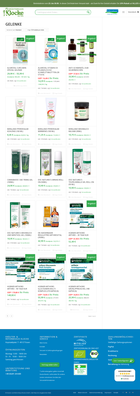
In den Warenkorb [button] (44, 93)
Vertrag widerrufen (50, 365)
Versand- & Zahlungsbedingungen (51, 350)
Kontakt (42, 347)
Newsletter (43, 354)
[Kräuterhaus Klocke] (13, 12)
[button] (125, 375)
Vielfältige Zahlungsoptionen (120, 342)
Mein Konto (43, 343)
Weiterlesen (75, 310)
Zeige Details (58, 93)
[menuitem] (123, 12)
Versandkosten (21, 81)
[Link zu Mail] (133, 392)
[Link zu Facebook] (123, 392)
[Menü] (123, 12)
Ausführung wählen (21, 86)
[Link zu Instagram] (129, 392)
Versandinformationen (47, 380)
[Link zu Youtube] (126, 392)
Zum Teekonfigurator (121, 361)
